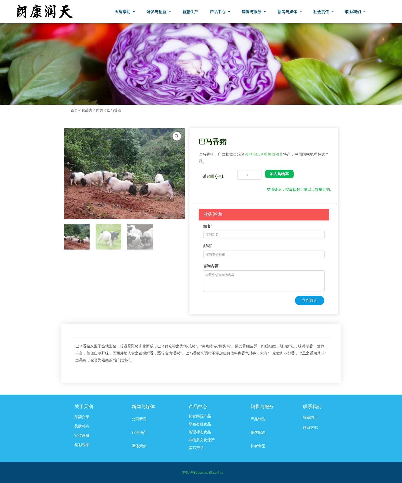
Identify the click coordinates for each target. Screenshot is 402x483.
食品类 (87, 110)
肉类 (99, 110)
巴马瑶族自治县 (269, 155)
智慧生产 (190, 11)
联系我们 (353, 11)
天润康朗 (123, 11)
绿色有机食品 (200, 424)
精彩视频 (81, 445)
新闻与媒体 (287, 11)
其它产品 (196, 448)
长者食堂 (258, 446)
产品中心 (218, 11)
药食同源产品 (200, 416)
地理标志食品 (200, 432)
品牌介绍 (81, 417)
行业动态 (139, 432)
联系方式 (310, 427)
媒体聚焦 (139, 446)
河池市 (250, 155)
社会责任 (321, 11)
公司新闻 (139, 419)
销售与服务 (251, 11)
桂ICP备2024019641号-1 (202, 472)
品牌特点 (81, 426)
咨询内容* (211, 266)
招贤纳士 (310, 417)
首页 (74, 110)
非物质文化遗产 (202, 440)
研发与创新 (156, 11)
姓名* (207, 226)
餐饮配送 (258, 432)
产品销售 (258, 419)
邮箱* (207, 246)
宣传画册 (81, 435)
